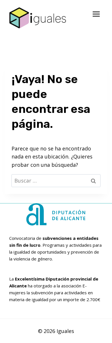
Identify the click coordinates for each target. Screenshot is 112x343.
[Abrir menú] (96, 14)
